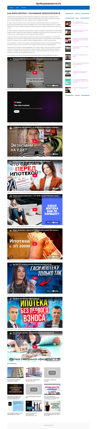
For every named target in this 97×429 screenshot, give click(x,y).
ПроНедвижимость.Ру (48, 3)
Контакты (23, 7)
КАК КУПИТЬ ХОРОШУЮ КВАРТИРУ (81, 87)
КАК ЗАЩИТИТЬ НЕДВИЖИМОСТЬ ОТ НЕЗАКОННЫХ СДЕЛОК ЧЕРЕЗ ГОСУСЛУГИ (80, 81)
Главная (11, 7)
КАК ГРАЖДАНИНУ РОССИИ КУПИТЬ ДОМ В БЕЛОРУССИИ (81, 63)
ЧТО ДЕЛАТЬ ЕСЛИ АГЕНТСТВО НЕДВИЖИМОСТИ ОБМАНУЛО (80, 72)
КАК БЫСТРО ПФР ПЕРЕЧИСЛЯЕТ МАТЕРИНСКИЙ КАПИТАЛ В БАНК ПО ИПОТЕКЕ (80, 40)
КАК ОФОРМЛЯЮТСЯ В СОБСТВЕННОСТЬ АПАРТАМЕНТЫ (80, 22)
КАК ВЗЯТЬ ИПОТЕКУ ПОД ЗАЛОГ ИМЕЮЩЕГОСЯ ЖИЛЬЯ (80, 31)
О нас (17, 7)
